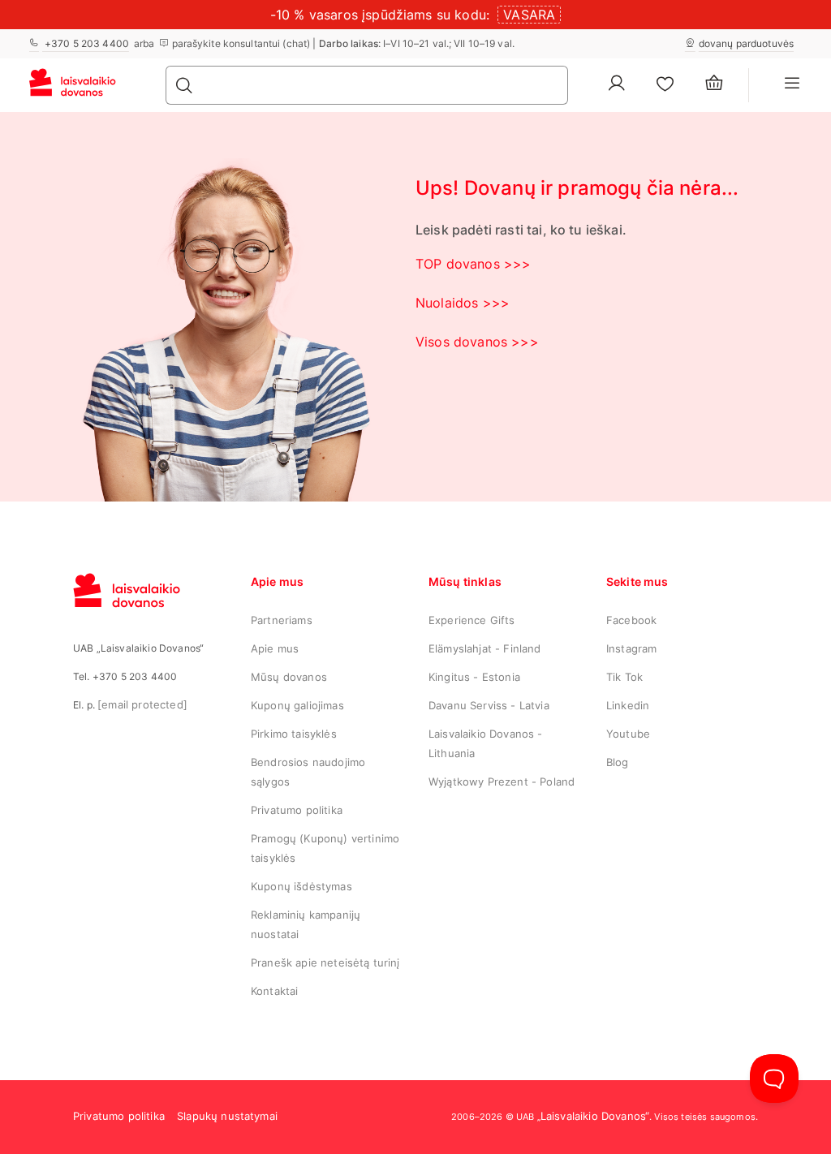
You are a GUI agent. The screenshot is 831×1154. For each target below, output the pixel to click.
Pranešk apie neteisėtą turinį (325, 962)
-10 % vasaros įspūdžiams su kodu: (379, 14)
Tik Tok (624, 676)
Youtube (628, 733)
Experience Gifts (471, 620)
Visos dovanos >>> (477, 342)
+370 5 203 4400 (85, 43)
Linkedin (627, 705)
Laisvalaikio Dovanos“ (594, 1115)
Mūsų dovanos (289, 676)
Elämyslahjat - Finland (484, 648)
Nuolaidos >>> (463, 303)
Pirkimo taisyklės (294, 733)
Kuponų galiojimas (297, 705)
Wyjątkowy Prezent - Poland (501, 781)
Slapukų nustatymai (227, 1115)
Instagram (631, 648)
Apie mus (275, 648)
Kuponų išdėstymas (301, 886)
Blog (617, 762)
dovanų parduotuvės (746, 43)
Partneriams (281, 620)
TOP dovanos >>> (473, 264)
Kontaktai (274, 990)
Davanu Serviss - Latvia (488, 705)
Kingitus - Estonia (474, 676)
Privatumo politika (296, 809)
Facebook (631, 620)
